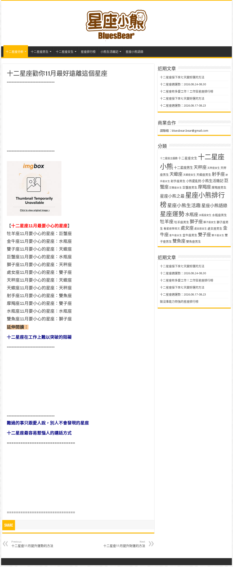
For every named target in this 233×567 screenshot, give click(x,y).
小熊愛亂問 (193, 181)
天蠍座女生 (189, 174)
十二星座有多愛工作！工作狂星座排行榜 (186, 91)
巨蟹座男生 (189, 187)
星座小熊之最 (172, 196)
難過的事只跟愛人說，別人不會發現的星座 (48, 423)
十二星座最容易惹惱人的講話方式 (39, 433)
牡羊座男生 (181, 222)
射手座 (218, 174)
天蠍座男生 (203, 174)
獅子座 (196, 221)
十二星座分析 (14, 51)
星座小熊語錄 (134, 51)
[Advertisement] (78, 117)
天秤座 (200, 167)
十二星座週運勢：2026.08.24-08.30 (183, 84)
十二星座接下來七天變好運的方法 (182, 77)
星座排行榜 (88, 51)
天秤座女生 (213, 168)
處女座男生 (215, 228)
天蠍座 (176, 174)
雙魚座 (178, 241)
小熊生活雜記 (109, 51)
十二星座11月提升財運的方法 (124, 544)
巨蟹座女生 (175, 187)
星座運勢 (172, 213)
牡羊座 (167, 221)
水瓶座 (191, 214)
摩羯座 (204, 187)
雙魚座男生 (193, 241)
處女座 (187, 228)
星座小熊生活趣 (184, 205)
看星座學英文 (172, 228)
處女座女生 (200, 228)
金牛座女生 (175, 235)
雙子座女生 (218, 235)
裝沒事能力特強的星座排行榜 (179, 301)
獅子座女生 (209, 222)
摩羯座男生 (219, 187)
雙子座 (204, 234)
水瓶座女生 (205, 215)
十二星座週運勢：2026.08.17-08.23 (183, 105)
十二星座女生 (64, 51)
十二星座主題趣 (168, 158)
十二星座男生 (39, 51)
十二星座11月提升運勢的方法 (32, 544)
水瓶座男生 (219, 215)
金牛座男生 (189, 235)
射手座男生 (178, 181)
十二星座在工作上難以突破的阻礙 (39, 337)
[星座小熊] (116, 22)
